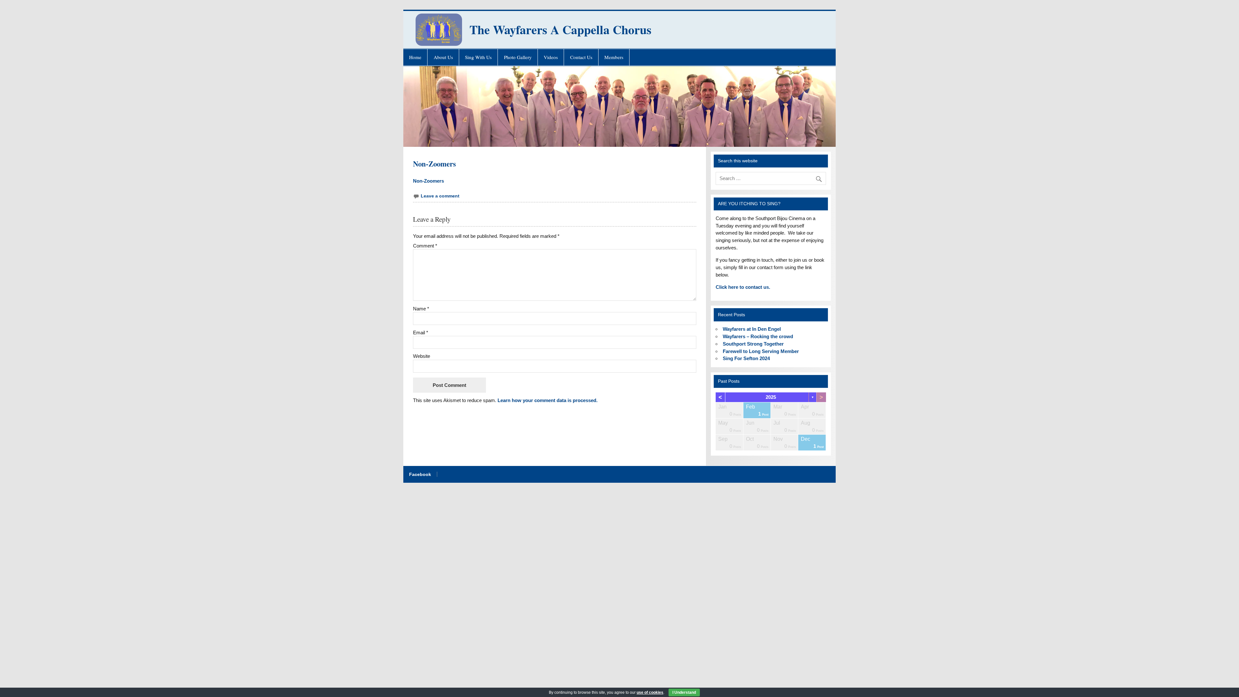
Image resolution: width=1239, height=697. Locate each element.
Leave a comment (440, 196)
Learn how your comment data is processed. (548, 400)
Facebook (420, 474)
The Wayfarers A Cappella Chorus (560, 29)
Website (421, 356)
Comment (425, 245)
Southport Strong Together (753, 344)
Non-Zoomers (428, 181)
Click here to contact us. (743, 287)
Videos (551, 57)
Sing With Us (478, 57)
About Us (443, 57)
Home (415, 57)
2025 (771, 397)
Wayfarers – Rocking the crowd (758, 336)
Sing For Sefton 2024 (746, 358)
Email (420, 332)
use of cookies (650, 692)
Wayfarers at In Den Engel (752, 329)
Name (421, 308)
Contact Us (581, 57)
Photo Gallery (518, 57)
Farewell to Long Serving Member (761, 351)
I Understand (684, 692)
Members (613, 57)
